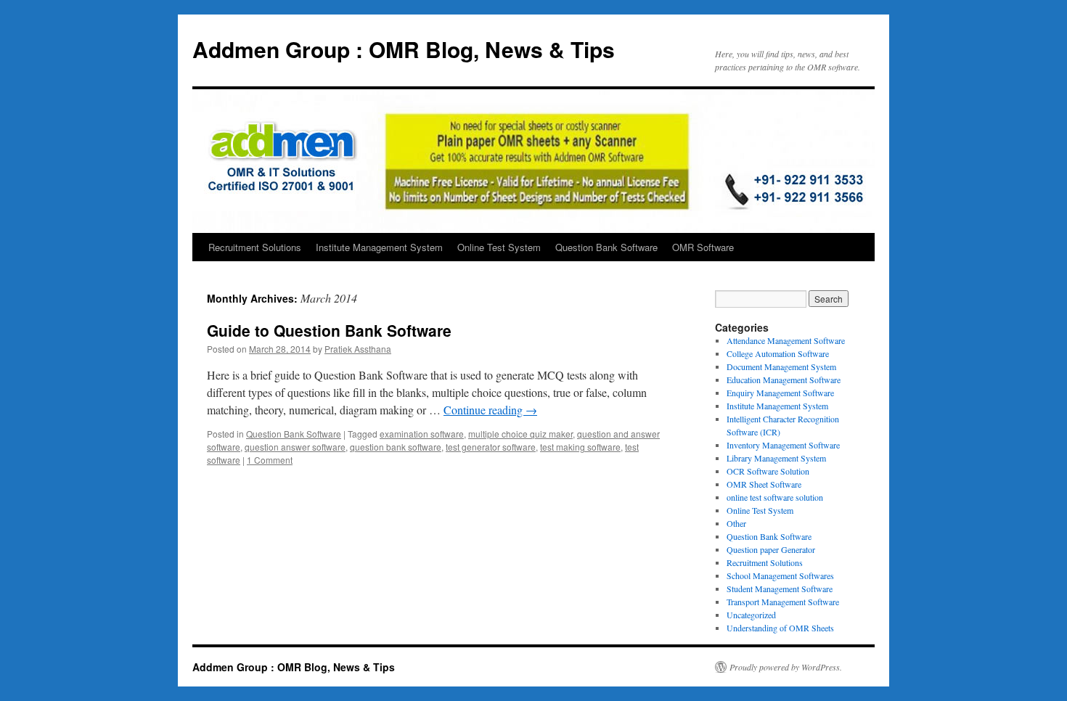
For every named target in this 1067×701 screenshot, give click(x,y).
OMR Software (703, 247)
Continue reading (490, 409)
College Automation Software (778, 353)
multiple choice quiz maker (520, 433)
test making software (580, 446)
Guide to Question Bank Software (329, 330)
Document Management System (781, 366)
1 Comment (270, 460)
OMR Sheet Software (764, 484)
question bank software (395, 446)
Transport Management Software (783, 601)
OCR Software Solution (768, 471)
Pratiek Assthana (357, 349)
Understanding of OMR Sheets (780, 628)
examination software (422, 433)
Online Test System (499, 247)
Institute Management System (379, 247)
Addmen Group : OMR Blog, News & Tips (403, 49)
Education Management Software (784, 379)
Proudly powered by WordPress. (785, 667)
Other (736, 523)
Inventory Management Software (783, 445)
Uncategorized (751, 614)
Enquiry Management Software (780, 392)
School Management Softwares (780, 575)
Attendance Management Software (786, 340)
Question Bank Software (606, 247)
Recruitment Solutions (254, 247)
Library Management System (776, 458)
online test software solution (775, 497)
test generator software (491, 446)
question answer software (295, 446)
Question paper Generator (771, 549)
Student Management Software (780, 588)
